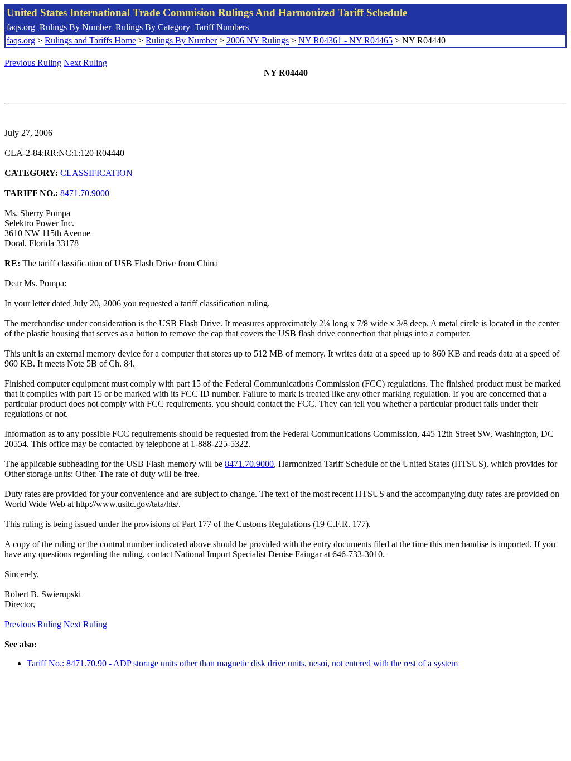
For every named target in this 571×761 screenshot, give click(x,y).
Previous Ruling (32, 62)
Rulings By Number (75, 27)
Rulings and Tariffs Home (90, 40)
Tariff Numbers (222, 27)
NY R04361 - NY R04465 (345, 40)
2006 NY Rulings (257, 40)
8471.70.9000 (84, 193)
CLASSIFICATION (96, 173)
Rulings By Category (152, 27)
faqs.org (21, 27)
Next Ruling (85, 62)
